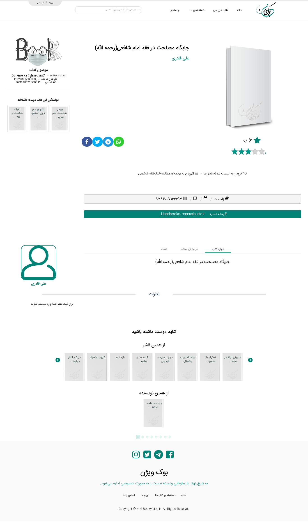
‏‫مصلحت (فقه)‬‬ (57, 75)
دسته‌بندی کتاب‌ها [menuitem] (165, 495)
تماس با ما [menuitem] (129, 495)
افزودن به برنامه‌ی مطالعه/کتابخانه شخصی (166, 173)
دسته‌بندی (198, 10)
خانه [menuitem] (183, 495)
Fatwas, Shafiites (25, 79)
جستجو (174, 10)
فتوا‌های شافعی (49, 79)
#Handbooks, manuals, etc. (181, 214)
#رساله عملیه (217, 214)
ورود (51, 3)
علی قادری (180, 58)
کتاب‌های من (220, 10)
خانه (239, 10)
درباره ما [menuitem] (145, 495)
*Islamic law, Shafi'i (28, 82)
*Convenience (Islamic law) (28, 75)
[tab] (218, 249)
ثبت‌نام (40, 3)
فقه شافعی (50, 82)
